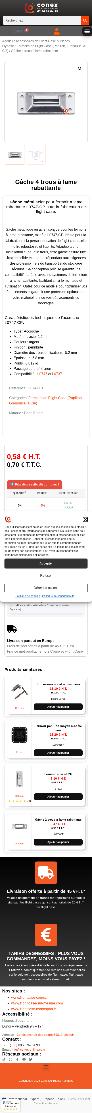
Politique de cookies (27, 596)
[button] (85, 519)
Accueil (7, 41)
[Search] (85, 20)
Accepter (46, 563)
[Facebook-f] (17, 1059)
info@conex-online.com (28, 1049)
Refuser (46, 575)
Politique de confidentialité (58, 596)
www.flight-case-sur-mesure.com (37, 1003)
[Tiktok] (4, 1059)
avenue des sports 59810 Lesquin (46, 1034)
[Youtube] (24, 1059)
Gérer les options (46, 588)
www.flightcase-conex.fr (30, 997)
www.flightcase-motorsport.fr (33, 1009)
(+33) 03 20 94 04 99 (21, 1045)
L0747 (42, 374)
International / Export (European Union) (37, 1099)
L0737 (57, 374)
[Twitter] (30, 1059)
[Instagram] (10, 1059)
